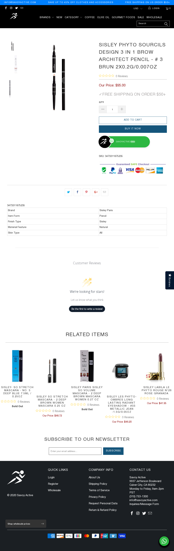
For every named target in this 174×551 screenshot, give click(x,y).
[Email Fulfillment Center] (21, 8)
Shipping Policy (98, 484)
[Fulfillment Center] (14, 16)
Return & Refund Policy (103, 510)
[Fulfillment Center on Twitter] (16, 8)
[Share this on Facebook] (77, 192)
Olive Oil (103, 17)
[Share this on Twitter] (68, 192)
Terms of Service (99, 490)
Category (72, 17)
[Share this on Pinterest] (86, 192)
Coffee (90, 17)
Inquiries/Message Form (144, 504)
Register (53, 484)
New (59, 17)
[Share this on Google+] (95, 192)
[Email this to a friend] (104, 192)
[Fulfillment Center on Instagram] (11, 8)
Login (51, 477)
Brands (45, 17)
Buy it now (133, 129)
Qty (101, 102)
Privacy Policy (97, 497)
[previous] (26, 77)
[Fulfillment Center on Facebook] (5, 8)
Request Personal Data (103, 503)
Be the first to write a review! (87, 308)
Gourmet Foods (123, 17)
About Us (94, 477)
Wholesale (154, 17)
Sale (141, 17)
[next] (92, 77)
